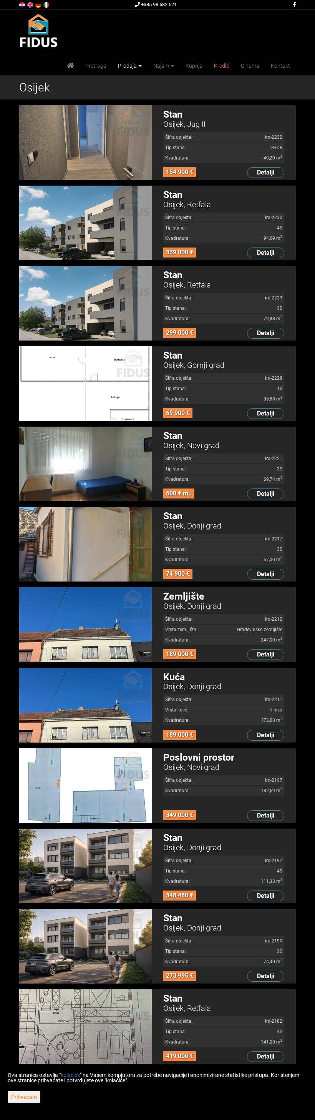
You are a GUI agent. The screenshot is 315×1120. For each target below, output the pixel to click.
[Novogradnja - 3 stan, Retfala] (85, 303)
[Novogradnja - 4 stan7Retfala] (85, 223)
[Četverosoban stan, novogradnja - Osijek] (85, 866)
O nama (250, 66)
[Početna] (70, 65)
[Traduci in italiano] (46, 4)
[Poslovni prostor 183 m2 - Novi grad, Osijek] (85, 785)
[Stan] (85, 383)
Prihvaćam (24, 1097)
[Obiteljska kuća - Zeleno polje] (85, 705)
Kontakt (280, 66)
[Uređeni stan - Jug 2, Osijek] (85, 142)
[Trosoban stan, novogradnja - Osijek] (85, 946)
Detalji (265, 172)
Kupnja (194, 66)
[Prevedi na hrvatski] (22, 4)
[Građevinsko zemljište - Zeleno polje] (85, 624)
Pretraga (95, 66)
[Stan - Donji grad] (85, 544)
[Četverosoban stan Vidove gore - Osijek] (85, 1026)
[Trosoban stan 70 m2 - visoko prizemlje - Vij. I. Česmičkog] (85, 464)
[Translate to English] (30, 4)
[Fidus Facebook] (294, 5)
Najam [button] (161, 66)
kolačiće (70, 1075)
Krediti (221, 66)
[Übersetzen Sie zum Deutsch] (38, 4)
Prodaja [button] (128, 66)
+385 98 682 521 (158, 4)
